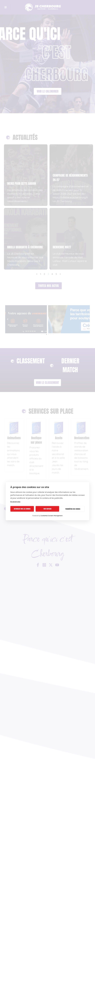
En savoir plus (15, 501)
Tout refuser (47, 509)
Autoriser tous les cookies (22, 509)
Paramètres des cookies (72, 509)
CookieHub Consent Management (52, 515)
